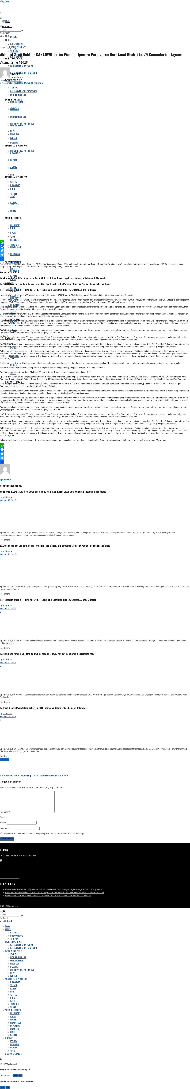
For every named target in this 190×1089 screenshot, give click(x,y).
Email (3, 822)
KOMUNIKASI (15, 305)
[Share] (95, 259)
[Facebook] (95, 246)
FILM (12, 174)
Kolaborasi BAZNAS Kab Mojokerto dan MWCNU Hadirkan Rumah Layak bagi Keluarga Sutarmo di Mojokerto (53, 278)
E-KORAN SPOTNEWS (13, 382)
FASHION (13, 1041)
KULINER (13, 364)
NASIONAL (14, 36)
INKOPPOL (14, 1035)
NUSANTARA (15, 185)
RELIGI (12, 228)
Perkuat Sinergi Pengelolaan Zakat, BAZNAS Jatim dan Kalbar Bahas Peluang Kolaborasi (43, 708)
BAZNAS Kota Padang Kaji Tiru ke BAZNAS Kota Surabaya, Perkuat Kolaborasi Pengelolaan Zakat (48, 653)
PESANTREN (15, 1028)
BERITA (8, 40)
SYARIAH (13, 954)
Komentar (5, 812)
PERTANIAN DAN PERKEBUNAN (22, 151)
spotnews (18, 77)
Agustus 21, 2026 (8, 554)
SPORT (13, 373)
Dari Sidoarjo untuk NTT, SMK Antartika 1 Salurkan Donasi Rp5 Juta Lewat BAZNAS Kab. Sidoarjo (48, 290)
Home (2, 47)
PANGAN (13, 168)
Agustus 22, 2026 (8, 500)
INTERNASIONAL (16, 44)
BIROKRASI (14, 288)
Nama (3, 817)
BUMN (12, 159)
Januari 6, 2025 (7, 80)
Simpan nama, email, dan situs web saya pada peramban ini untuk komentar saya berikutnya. (44, 833)
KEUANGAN (14, 134)
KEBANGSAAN (15, 296)
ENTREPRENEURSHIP (18, 957)
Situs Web (4, 828)
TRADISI (13, 193)
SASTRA (13, 219)
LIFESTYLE (9, 1038)
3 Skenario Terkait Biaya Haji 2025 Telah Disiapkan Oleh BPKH (34, 775)
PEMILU (13, 1032)
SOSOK (13, 253)
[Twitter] (95, 250)
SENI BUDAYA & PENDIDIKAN (16, 176)
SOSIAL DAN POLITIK (13, 262)
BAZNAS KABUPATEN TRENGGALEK (23, 73)
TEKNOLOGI (14, 245)
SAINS (12, 236)
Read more (5, 539)
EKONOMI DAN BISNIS (13, 951)
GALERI (13, 202)
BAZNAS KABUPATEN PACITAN (21, 65)
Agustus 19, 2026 (8, 716)
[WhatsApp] (95, 242)
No (20, 1075)
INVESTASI (14, 142)
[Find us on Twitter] (1, 900)
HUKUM (13, 1016)
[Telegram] (95, 255)
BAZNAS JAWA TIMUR (13, 941)
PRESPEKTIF (15, 1013)
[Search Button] (22, 30)
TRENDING (14, 65)
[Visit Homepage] (5, 20)
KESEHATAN (14, 1044)
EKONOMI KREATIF (17, 960)
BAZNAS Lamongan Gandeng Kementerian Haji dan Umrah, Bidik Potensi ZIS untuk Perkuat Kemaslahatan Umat (55, 284)
